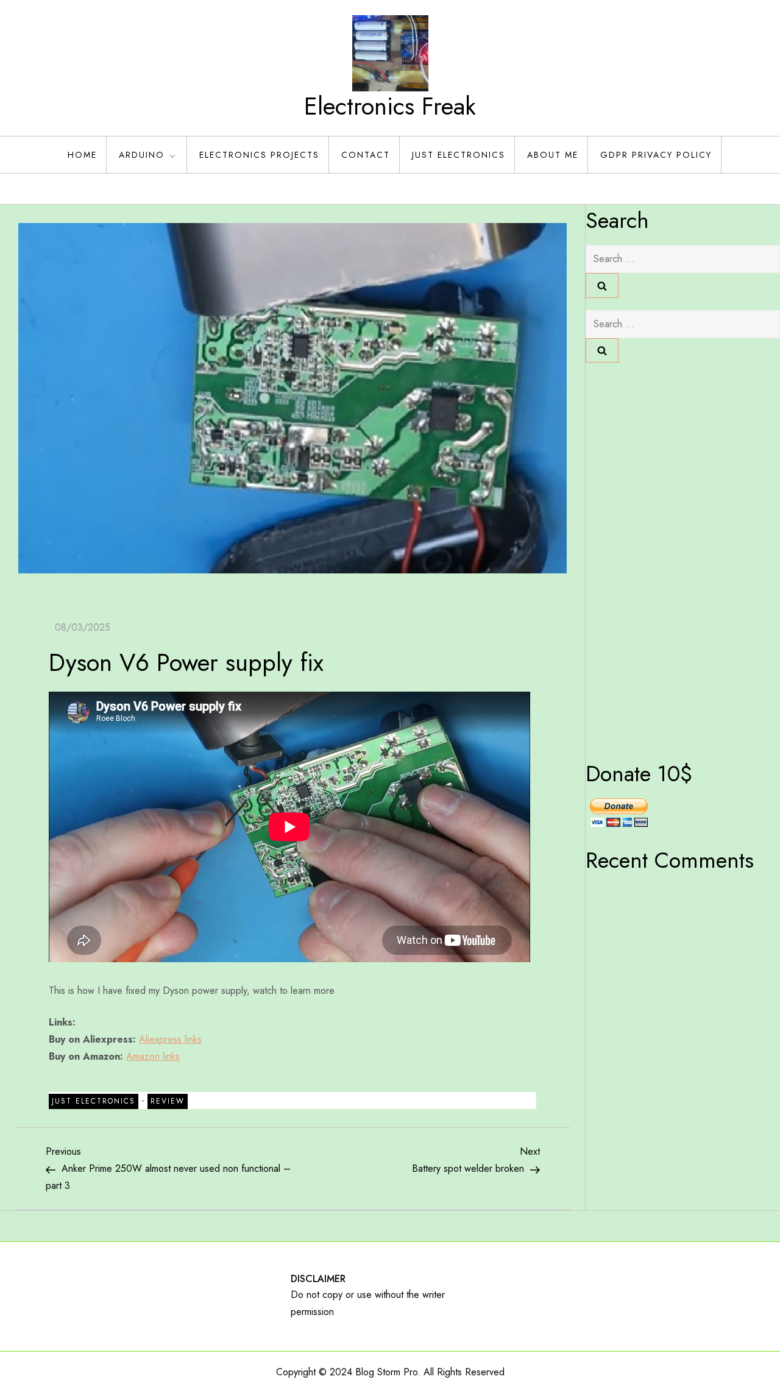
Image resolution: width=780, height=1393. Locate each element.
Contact (365, 155)
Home (82, 155)
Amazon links (153, 1056)
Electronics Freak (390, 106)
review (168, 1101)
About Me (552, 155)
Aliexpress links (170, 1039)
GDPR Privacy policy (656, 155)
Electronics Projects (259, 155)
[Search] (602, 285)
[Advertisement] (634, 557)
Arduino (142, 155)
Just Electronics (458, 155)
